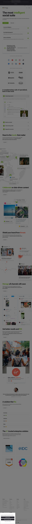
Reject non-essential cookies (7, 519)
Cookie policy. (12, 515)
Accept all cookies (7, 517)
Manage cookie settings (8, 521)
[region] (7, 518)
